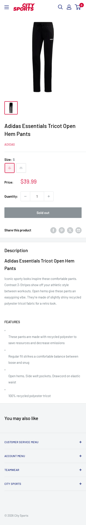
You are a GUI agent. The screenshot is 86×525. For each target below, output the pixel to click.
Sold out (43, 212)
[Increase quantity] (48, 196)
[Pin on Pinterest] (62, 230)
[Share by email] (78, 230)
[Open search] (60, 7)
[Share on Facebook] (53, 230)
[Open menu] (6, 7)
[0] (78, 7)
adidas (9, 144)
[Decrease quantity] (25, 196)
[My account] (69, 7)
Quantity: (11, 196)
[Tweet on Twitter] (70, 230)
